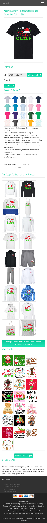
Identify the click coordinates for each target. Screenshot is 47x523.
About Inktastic (9, 489)
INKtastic (30, 506)
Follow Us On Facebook (12, 484)
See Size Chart (34, 74)
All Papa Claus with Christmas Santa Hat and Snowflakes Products (23, 343)
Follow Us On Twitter (11, 487)
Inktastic (6, 3)
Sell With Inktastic (10, 491)
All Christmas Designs (23, 455)
